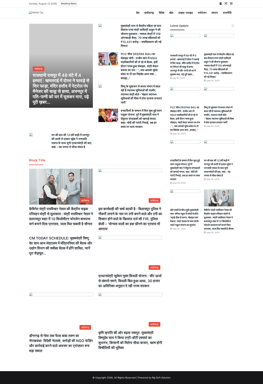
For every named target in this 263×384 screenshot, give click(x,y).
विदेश (161, 12)
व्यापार (214, 12)
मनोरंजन (202, 12)
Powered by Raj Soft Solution (154, 377)
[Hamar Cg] (36, 12)
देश (137, 12)
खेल (171, 12)
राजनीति (227, 12)
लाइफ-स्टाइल (185, 12)
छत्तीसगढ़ (149, 12)
